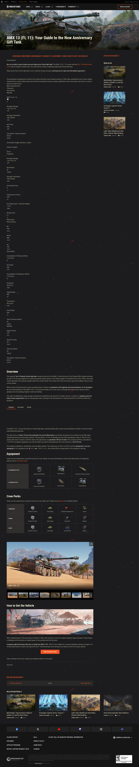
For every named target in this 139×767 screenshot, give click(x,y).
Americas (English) (123, 737)
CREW (64, 56)
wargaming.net (15, 759)
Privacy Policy (39, 741)
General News (107, 87)
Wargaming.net (38, 763)
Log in (126, 1)
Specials (106, 715)
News (12, 34)
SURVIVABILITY (36, 56)
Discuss (121, 87)
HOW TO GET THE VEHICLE (78, 56)
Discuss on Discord (111, 56)
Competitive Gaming (109, 110)
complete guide (22, 461)
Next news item (85, 683)
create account (134, 1)
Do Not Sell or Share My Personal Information (66, 737)
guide (62, 501)
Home (8, 34)
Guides (37, 7)
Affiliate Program (13, 745)
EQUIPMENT (56, 56)
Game (28, 7)
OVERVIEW (16, 56)
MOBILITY (47, 56)
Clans (48, 7)
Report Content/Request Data (18, 749)
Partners (10, 741)
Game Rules (38, 745)
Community (72, 7)
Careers (37, 749)
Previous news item (16, 683)
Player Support (12, 737)
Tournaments (61, 7)
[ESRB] (124, 759)
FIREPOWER (25, 56)
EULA (35, 737)
